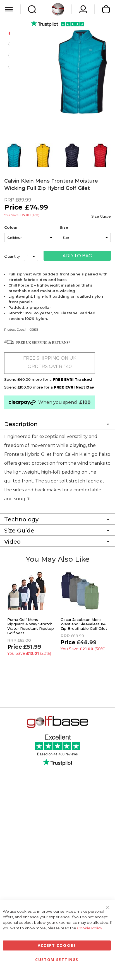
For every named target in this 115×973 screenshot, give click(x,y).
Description (21, 424)
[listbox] (29, 237)
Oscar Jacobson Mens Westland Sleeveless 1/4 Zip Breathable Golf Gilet (84, 624)
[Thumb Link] (14, 155)
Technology (21, 519)
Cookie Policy (89, 928)
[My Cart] (106, 9)
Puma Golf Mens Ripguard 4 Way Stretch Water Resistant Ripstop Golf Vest (30, 626)
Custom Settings (56, 959)
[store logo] (58, 9)
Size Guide (101, 216)
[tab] (57, 423)
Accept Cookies (57, 945)
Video (12, 541)
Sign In (83, 9)
